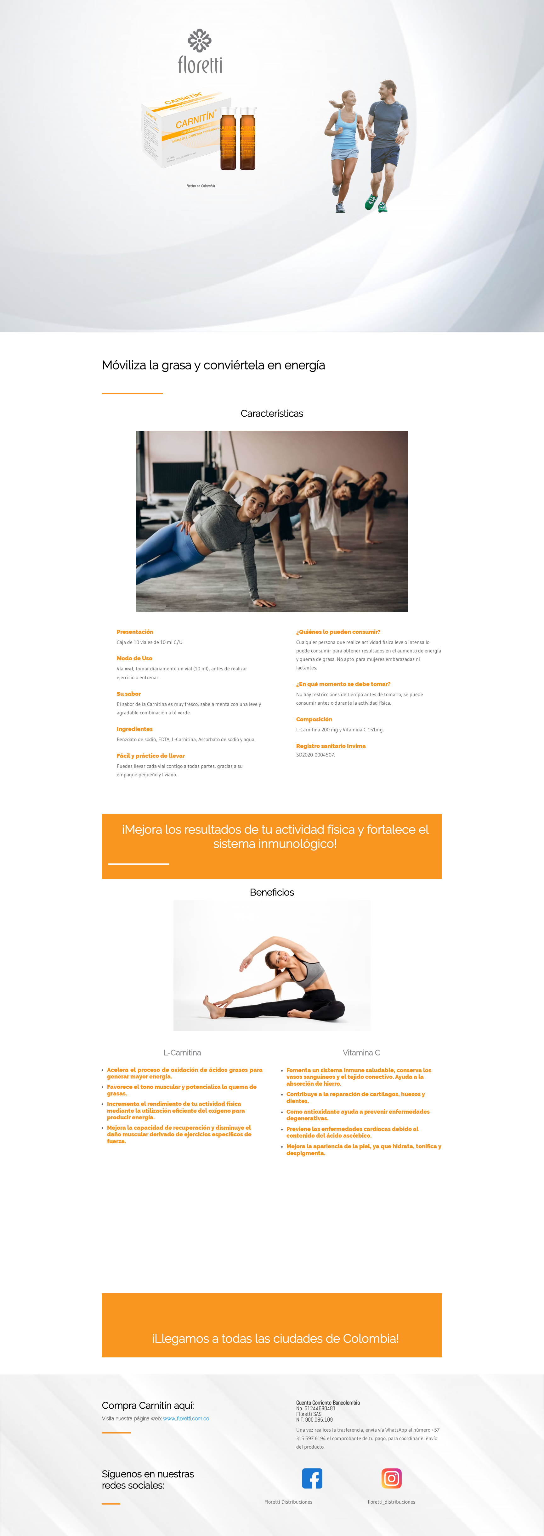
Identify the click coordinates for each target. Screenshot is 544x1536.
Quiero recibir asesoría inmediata (272, 800)
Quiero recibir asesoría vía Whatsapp (379, 292)
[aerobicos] (272, 610)
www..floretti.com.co (186, 1419)
